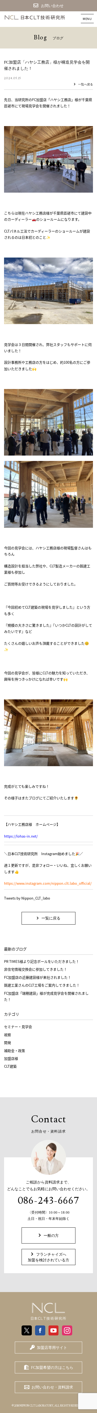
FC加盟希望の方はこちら (52, 1368)
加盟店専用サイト (52, 1348)
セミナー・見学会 (18, 1026)
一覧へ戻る (85, 84)
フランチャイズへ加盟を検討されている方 (48, 1257)
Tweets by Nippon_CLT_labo (27, 898)
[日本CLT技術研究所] (48, 1311)
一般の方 (51, 1236)
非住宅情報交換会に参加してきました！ (35, 969)
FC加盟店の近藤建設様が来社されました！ (37, 977)
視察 (7, 1034)
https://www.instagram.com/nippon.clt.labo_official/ (48, 883)
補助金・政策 (14, 1050)
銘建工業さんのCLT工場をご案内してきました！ (42, 985)
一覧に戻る (50, 918)
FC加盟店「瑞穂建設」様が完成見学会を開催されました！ (46, 996)
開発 (7, 1042)
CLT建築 (10, 1066)
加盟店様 (11, 1058)
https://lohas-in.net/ (21, 836)
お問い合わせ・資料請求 (52, 1387)
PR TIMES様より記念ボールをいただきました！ (41, 961)
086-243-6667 (48, 1201)
